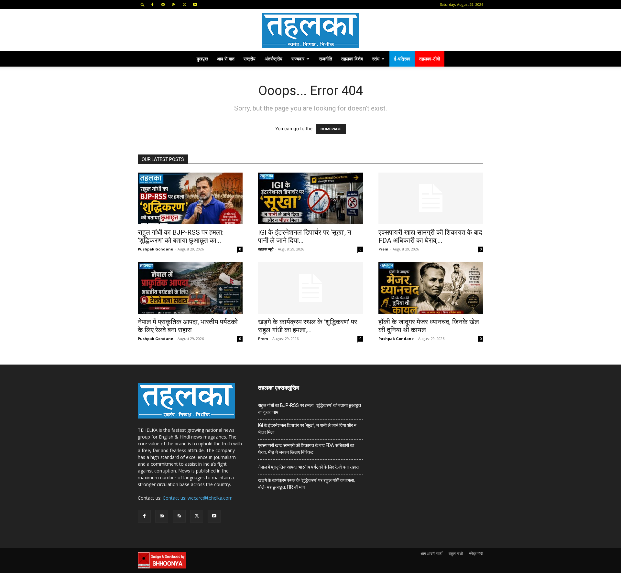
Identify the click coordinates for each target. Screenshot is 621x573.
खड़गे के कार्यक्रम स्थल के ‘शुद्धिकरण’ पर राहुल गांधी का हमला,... (307, 326)
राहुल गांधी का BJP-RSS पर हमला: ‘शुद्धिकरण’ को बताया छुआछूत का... (180, 236)
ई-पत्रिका (402, 59)
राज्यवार (297, 59)
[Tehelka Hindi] (310, 30)
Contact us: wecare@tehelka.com (198, 498)
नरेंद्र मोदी (476, 553)
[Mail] (163, 4)
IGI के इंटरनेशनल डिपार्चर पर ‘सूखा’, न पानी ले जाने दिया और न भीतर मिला (307, 429)
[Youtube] (195, 4)
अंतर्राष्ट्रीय (273, 59)
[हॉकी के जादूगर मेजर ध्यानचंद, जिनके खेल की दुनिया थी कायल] (430, 288)
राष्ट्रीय (250, 59)
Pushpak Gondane (155, 249)
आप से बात (225, 59)
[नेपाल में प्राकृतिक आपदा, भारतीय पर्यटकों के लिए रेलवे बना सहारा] (190, 288)
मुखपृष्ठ (202, 59)
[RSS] (174, 4)
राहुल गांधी (456, 553)
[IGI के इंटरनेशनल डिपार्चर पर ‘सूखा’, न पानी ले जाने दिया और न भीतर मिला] (310, 198)
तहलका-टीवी (429, 59)
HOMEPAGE (331, 129)
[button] (142, 4)
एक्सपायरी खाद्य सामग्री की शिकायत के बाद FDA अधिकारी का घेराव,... (430, 236)
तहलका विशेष (352, 59)
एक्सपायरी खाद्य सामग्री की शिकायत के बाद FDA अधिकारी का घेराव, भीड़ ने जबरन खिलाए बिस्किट (306, 449)
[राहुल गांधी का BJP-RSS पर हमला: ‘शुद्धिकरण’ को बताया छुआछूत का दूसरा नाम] (190, 198)
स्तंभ (375, 59)
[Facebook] (152, 4)
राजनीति (325, 59)
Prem (383, 249)
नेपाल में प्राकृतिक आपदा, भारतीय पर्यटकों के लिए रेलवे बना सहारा (188, 326)
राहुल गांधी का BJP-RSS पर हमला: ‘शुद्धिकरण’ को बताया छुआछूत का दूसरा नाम (309, 409)
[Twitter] (184, 4)
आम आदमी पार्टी (431, 553)
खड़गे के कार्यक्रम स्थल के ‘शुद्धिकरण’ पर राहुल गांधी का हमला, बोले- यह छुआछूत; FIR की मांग (306, 484)
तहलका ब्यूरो (265, 249)
